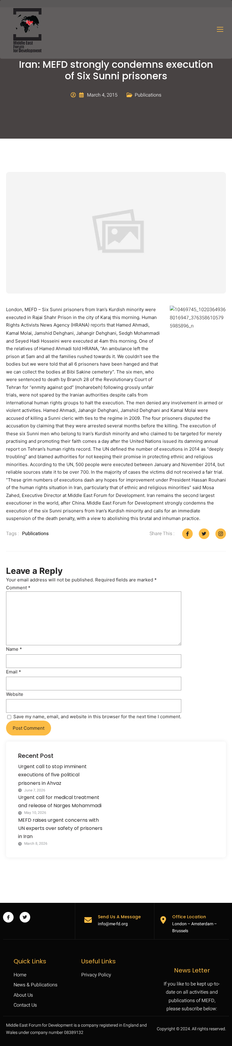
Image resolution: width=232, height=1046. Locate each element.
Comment (18, 587)
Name (14, 649)
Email (13, 672)
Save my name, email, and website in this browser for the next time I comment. (97, 716)
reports (98, 325)
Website (14, 694)
